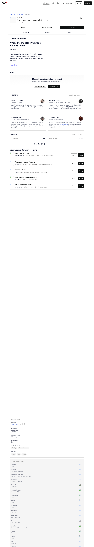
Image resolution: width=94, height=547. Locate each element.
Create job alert (47, 28)
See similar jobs (40, 86)
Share (81, 18)
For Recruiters (67, 3)
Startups (20, 14)
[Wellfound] (4, 3)
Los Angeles (14, 430)
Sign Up (87, 3)
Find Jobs (55, 3)
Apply (81, 155)
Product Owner (20, 170)
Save (73, 155)
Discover (46, 3)
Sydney (13, 431)
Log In (79, 3)
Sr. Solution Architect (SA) (24, 184)
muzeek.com (14, 65)
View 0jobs (71, 28)
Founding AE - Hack (22, 153)
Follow (23, 28)
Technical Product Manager (25, 162)
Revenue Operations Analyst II (26, 177)
